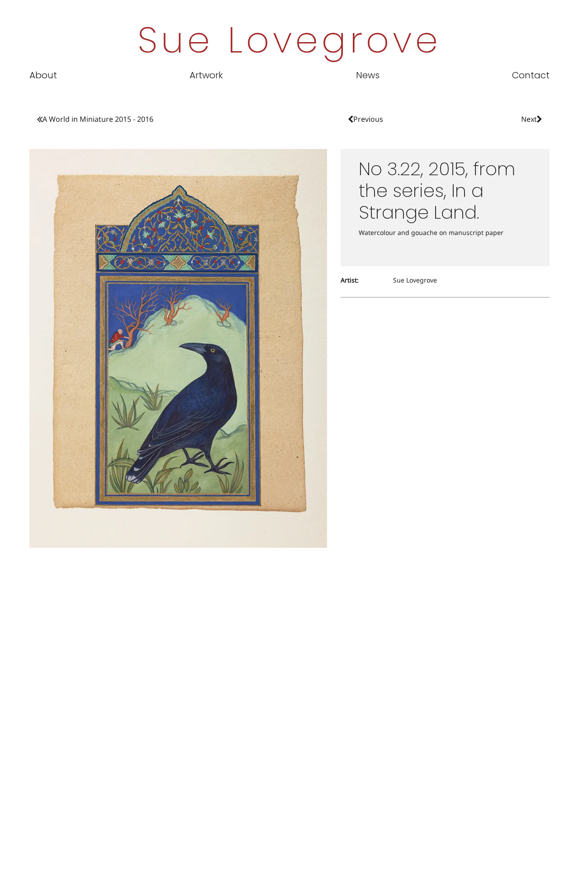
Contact (531, 75)
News (368, 75)
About (43, 75)
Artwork (206, 75)
